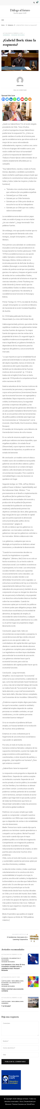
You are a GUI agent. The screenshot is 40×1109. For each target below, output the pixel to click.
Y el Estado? (6, 1006)
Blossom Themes (11, 1104)
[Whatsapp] (14, 99)
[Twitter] (7, 99)
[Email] (26, 99)
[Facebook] (3, 99)
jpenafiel (20, 85)
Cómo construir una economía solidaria (12, 990)
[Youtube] (22, 99)
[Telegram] (18, 99)
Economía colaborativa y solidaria (11, 959)
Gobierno (6, 35)
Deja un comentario (20, 90)
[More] (30, 99)
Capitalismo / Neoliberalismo (12, 981)
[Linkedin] (11, 99)
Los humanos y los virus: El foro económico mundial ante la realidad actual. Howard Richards (13, 967)
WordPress (31, 1104)
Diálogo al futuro (20, 10)
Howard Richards (18, 35)
